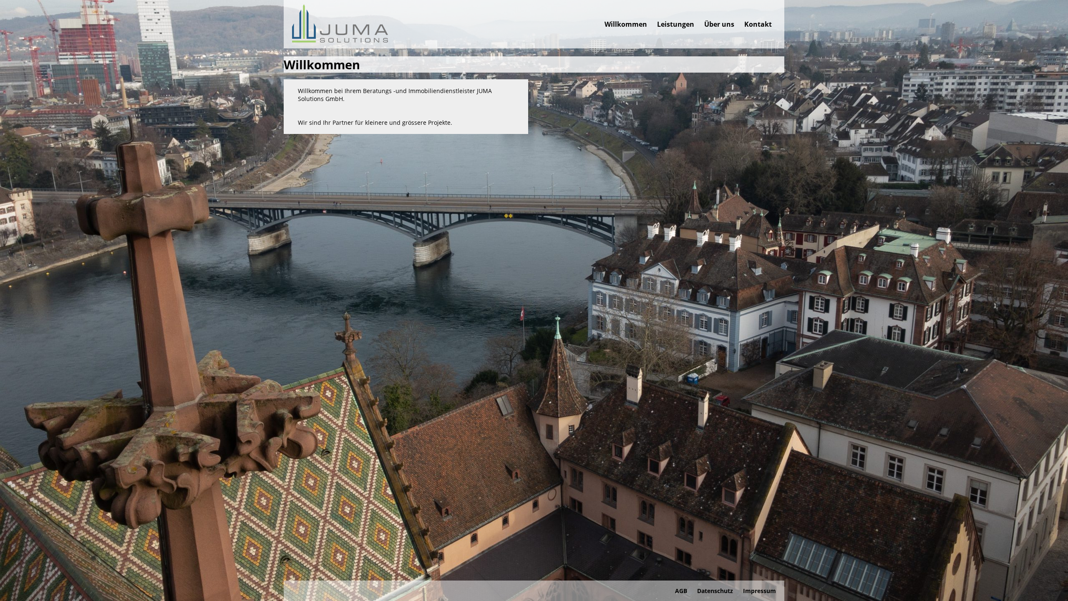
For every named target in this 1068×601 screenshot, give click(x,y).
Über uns (719, 24)
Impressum (759, 591)
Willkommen (626, 24)
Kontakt (758, 24)
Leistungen (675, 24)
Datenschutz (715, 591)
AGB (681, 591)
